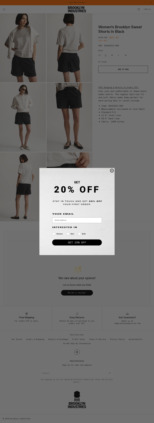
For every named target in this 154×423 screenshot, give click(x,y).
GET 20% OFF (77, 242)
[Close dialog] (111, 170)
